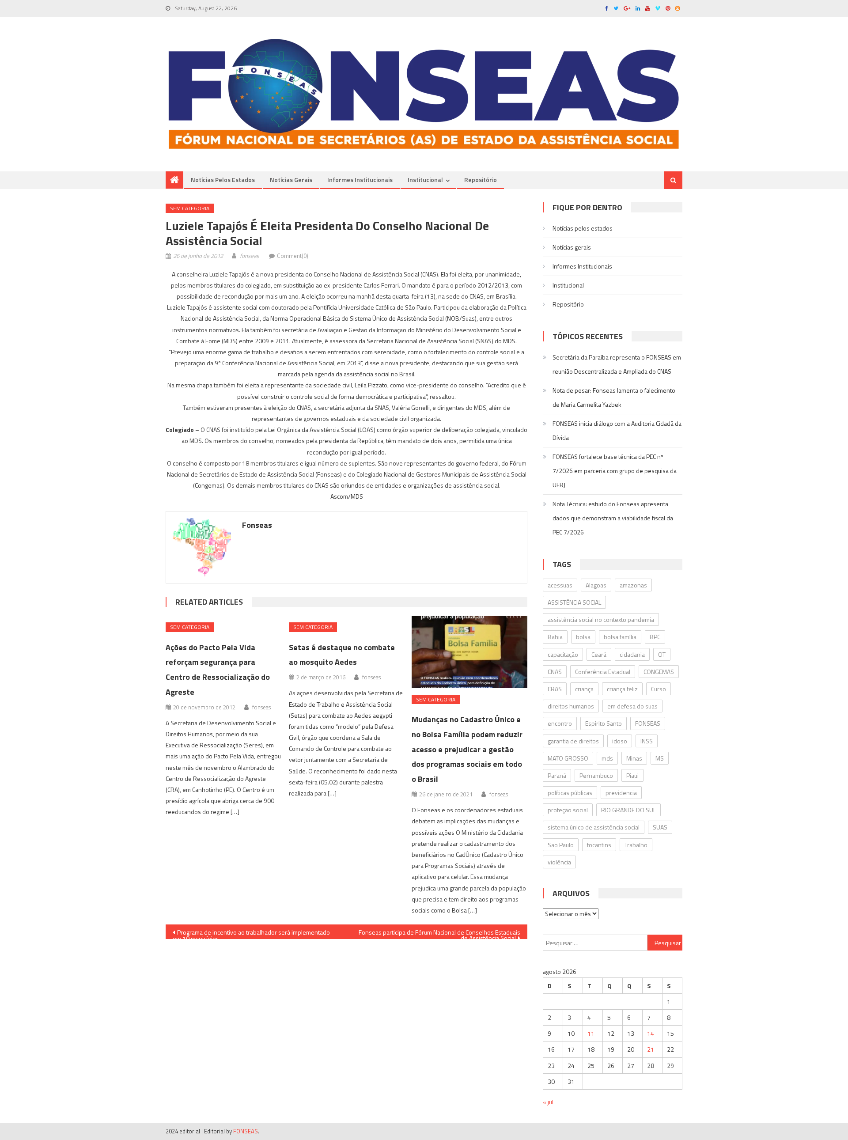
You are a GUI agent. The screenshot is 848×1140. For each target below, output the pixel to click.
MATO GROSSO (568, 758)
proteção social (568, 809)
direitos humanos (571, 706)
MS (659, 758)
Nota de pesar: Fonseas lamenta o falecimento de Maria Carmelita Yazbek (614, 397)
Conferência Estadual (602, 671)
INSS (646, 741)
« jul (548, 1101)
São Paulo (561, 844)
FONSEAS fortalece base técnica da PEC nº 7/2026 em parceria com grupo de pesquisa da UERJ (615, 470)
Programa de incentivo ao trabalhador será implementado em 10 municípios (251, 933)
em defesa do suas (632, 706)
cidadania (632, 654)
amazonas (633, 585)
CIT (662, 654)
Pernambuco (596, 775)
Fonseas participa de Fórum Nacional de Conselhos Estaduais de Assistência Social (439, 933)
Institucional (425, 179)
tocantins (599, 844)
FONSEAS (647, 723)
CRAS (555, 688)
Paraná (557, 775)
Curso (658, 688)
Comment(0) (292, 255)
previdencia (621, 792)
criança (584, 688)
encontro (560, 723)
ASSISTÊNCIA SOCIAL (574, 602)
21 (650, 1049)
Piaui (632, 775)
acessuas (560, 585)
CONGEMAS (659, 671)
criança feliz (622, 688)
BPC (655, 636)
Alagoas (596, 585)
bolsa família (620, 636)
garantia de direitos (573, 741)
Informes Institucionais (360, 179)
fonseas (249, 255)
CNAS (555, 671)
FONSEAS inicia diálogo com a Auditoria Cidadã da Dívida (617, 430)
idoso (619, 741)
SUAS (660, 827)
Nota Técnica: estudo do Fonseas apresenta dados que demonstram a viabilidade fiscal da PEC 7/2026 (613, 518)
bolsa (583, 636)
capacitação (563, 654)
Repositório (480, 179)
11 (590, 1033)
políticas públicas (570, 792)
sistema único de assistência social (594, 827)
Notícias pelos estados (223, 179)
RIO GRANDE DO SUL (628, 809)
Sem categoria (189, 208)
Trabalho (636, 844)
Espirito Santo (603, 723)
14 (650, 1033)
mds (607, 758)
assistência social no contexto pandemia (601, 619)
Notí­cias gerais (291, 179)
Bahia (555, 636)
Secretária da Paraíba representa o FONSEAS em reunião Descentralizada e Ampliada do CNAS (617, 364)
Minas (634, 758)
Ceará (598, 654)
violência (559, 862)
